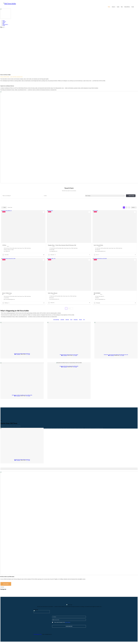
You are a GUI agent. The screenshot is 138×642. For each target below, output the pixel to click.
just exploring (56, 319)
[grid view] (124, 207)
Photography (98, 302)
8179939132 (97, 297)
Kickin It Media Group (38, 634)
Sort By (133, 207)
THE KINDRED (97, 293)
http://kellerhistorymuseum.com (54, 299)
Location (45, 195)
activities (62, 319)
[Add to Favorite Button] (43, 212)
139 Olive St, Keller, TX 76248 (8, 249)
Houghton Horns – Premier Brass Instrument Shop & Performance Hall (62, 245)
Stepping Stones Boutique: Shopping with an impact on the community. (69, 354)
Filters (5, 207)
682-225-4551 (51, 297)
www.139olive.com (7, 251)
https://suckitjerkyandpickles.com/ (100, 251)
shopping (76, 319)
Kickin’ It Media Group (7, 293)
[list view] (126, 207)
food (71, 319)
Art (84, 319)
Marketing (6, 302)
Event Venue (7, 254)
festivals (67, 319)
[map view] (129, 207)
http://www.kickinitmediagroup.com (9, 299)
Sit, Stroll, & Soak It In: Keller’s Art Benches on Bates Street (22, 353)
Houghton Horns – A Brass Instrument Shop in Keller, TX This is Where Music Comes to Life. (116, 354)
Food (97, 254)
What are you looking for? (7, 195)
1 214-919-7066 (6, 297)
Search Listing (131, 195)
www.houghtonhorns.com (53, 251)
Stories (80, 319)
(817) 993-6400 (51, 249)
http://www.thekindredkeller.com (100, 299)
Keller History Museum (52, 293)
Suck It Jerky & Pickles (98, 245)
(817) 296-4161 (97, 249)
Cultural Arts (52, 254)
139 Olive (4, 245)
